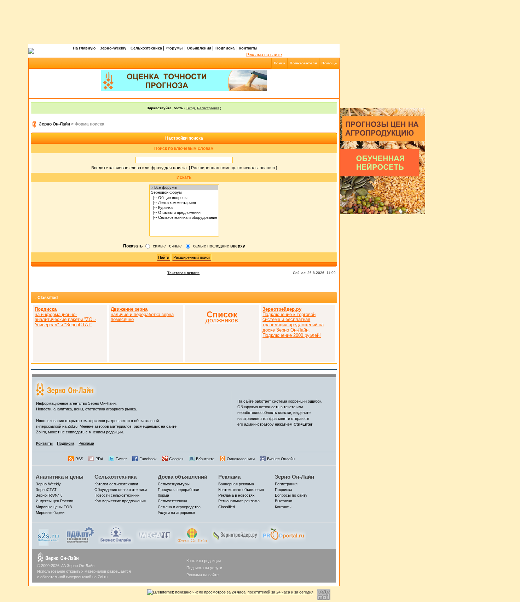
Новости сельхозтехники (116, 495)
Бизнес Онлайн (281, 459)
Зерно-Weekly (113, 48)
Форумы (174, 48)
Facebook (148, 459)
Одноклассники (241, 459)
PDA (99, 459)
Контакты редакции (203, 561)
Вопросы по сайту (291, 495)
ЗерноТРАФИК (49, 495)
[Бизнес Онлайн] (116, 534)
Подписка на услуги (204, 568)
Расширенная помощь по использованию (233, 167)
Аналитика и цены (59, 477)
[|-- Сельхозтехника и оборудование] (184, 217)
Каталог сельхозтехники (116, 484)
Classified (47, 297)
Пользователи (303, 63)
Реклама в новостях (236, 495)
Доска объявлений (182, 477)
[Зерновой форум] (184, 192)
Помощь (329, 63)
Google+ (176, 459)
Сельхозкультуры (174, 484)
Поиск (279, 63)
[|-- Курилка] (184, 207)
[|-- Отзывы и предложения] (184, 212)
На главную (84, 48)
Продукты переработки (178, 489)
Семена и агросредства (179, 507)
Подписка (225, 48)
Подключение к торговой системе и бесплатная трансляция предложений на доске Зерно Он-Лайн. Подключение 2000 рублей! (293, 322)
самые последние (219, 246)
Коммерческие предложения (120, 501)
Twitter (121, 459)
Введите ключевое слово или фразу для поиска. (139, 167)
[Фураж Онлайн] (192, 534)
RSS (79, 459)
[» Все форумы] (184, 187)
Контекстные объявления (241, 489)
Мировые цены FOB (54, 507)
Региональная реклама (239, 501)
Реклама (86, 443)
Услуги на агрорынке (176, 512)
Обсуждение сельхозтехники (120, 489)
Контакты (248, 48)
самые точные (167, 246)
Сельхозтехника (146, 48)
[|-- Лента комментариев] (184, 202)
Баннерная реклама (236, 484)
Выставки (283, 501)
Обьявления (199, 48)
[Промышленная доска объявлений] (80, 534)
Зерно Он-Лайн (54, 124)
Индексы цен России (54, 501)
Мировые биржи (50, 512)
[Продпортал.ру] (283, 534)
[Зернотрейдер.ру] (235, 534)
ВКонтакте (205, 459)
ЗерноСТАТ (46, 489)
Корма (163, 495)
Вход (190, 108)
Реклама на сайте (264, 54)
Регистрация (208, 108)
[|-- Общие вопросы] (184, 197)
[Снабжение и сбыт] (49, 535)
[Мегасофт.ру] (154, 534)
